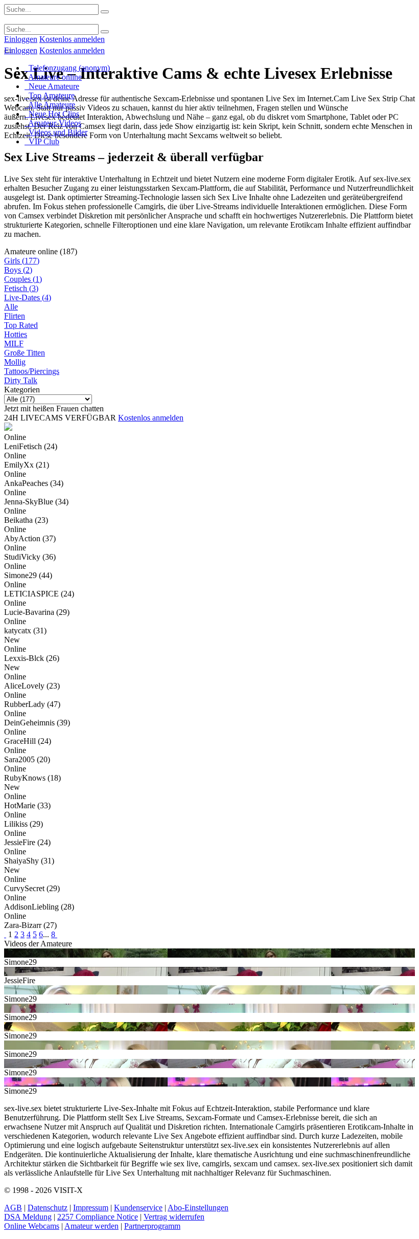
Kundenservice (138, 1207)
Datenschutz (47, 1207)
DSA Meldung (28, 1216)
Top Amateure (50, 95)
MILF (14, 343)
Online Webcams (31, 1226)
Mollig (15, 362)
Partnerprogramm (152, 1226)
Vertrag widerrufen (174, 1216)
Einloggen (20, 39)
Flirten (14, 316)
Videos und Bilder (56, 132)
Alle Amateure (50, 104)
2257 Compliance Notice (97, 1216)
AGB (13, 1207)
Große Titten (24, 352)
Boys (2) (18, 270)
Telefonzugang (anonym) (67, 67)
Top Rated (21, 325)
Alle (11, 306)
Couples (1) (23, 279)
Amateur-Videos (53, 123)
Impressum (90, 1207)
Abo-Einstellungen (198, 1207)
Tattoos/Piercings (31, 371)
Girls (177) (21, 260)
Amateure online (53, 77)
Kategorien (22, 389)
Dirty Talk (20, 380)
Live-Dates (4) (27, 297)
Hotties (15, 334)
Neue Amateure (52, 86)
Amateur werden (91, 1226)
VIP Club (42, 141)
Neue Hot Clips (52, 113)
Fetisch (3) (21, 288)
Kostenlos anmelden (72, 39)
